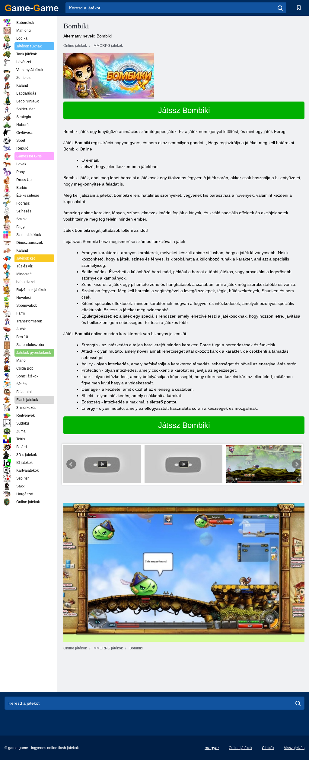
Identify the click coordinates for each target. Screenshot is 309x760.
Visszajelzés (294, 748)
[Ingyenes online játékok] (32, 8)
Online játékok (240, 748)
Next (296, 464)
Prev (71, 464)
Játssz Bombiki (184, 110)
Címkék (268, 748)
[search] (280, 8)
